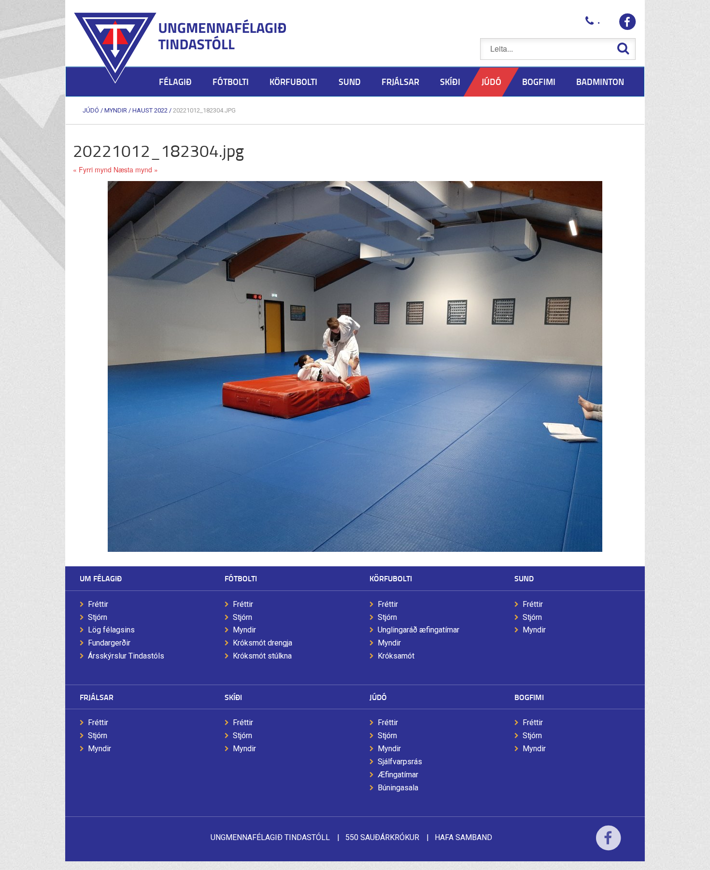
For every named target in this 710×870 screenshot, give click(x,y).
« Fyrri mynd (92, 169)
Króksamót (396, 655)
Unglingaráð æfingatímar (418, 629)
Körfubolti (390, 578)
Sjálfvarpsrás (400, 761)
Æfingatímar (398, 774)
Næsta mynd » (136, 169)
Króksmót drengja (262, 642)
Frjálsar (97, 696)
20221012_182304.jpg (204, 110)
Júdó (91, 110)
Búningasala (398, 787)
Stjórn (97, 617)
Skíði (233, 696)
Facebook (608, 844)
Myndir (115, 110)
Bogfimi (529, 696)
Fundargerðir (109, 642)
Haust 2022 (150, 110)
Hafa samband (463, 837)
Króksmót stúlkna (262, 655)
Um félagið (101, 578)
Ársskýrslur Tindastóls (126, 655)
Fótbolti (241, 578)
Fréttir (98, 604)
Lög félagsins (111, 629)
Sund (524, 578)
